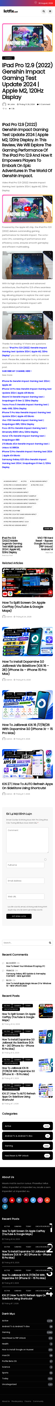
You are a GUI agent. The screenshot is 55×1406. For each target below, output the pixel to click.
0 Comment (44, 104)
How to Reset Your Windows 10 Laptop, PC (25, 966)
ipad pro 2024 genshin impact (16, 492)
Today (31, 571)
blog (9, 980)
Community (38, 1401)
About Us (6, 1401)
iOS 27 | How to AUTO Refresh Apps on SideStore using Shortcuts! (27, 786)
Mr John (11, 104)
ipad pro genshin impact (14, 518)
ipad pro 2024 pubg (12, 511)
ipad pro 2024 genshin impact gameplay (20, 496)
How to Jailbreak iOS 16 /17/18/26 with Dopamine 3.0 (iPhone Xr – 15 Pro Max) (27, 729)
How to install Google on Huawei (17, 1349)
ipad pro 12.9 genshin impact (16, 485)
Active (9, 571)
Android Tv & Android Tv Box (16, 1326)
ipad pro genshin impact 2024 (16, 522)
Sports (5, 1373)
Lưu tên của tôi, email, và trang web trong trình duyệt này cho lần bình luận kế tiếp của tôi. (27, 908)
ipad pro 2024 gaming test (15, 489)
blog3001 (11, 963)
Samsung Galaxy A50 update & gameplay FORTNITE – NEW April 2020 (26, 974)
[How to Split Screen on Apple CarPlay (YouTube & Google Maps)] (27, 582)
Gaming (8, 58)
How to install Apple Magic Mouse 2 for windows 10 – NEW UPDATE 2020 (28, 984)
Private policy (17, 1401)
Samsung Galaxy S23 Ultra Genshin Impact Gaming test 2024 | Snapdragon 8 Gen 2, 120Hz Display (26, 463)
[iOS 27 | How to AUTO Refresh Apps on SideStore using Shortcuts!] (27, 763)
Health (5, 1344)
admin (9, 616)
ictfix (24, 481)
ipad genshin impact (39, 481)
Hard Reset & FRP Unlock (14, 1338)
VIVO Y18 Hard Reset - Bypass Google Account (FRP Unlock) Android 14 (43, 545)
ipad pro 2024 (37, 485)
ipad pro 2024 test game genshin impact (21, 514)
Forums (28, 1401)
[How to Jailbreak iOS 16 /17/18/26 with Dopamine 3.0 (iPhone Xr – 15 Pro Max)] (27, 705)
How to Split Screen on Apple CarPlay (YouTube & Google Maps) (23, 606)
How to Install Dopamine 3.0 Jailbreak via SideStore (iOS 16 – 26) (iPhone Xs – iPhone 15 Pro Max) (25, 667)
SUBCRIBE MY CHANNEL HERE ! (16, 371)
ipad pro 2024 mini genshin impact (18, 507)
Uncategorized (13, 575)
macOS (6, 1355)
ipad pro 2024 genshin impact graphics (20, 503)
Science (6, 1367)
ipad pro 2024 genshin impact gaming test (21, 500)
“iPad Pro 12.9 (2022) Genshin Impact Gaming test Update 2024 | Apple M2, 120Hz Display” (25, 351)
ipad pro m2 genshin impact (16, 525)
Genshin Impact (11, 481)
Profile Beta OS (9, 1361)
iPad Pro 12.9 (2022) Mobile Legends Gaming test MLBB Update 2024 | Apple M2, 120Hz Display (12, 546)
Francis (10, 970)
